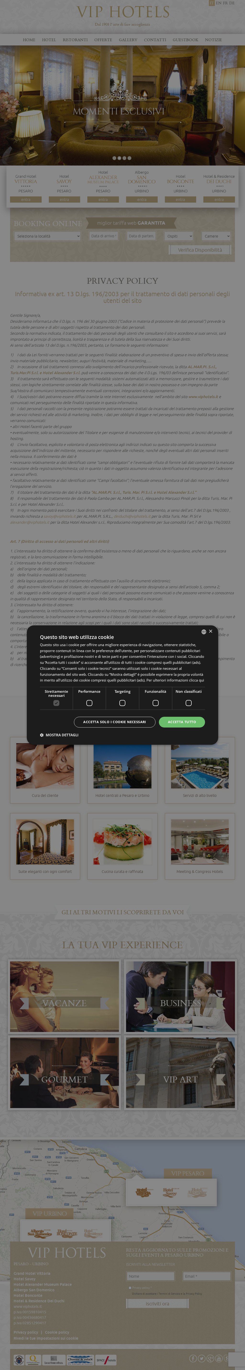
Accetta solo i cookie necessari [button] (114, 722)
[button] (59, 735)
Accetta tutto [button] (182, 722)
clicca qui (196, 680)
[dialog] (122, 685)
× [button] (210, 631)
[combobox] (203, 631)
